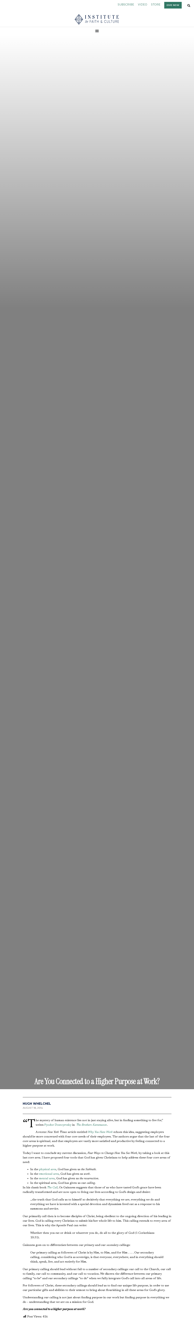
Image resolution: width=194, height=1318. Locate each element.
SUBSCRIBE (126, 4)
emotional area (49, 1173)
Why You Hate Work (100, 1132)
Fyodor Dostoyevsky (57, 1124)
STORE (155, 4)
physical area (47, 1169)
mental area (47, 1178)
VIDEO (142, 4)
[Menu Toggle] (97, 31)
